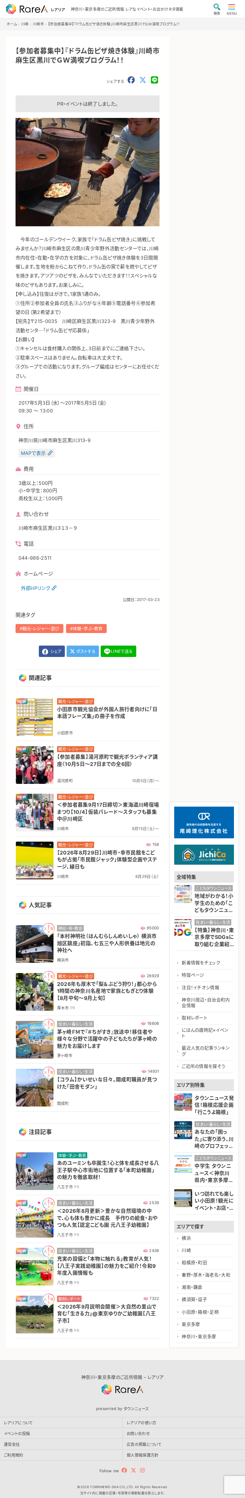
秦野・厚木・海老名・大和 (206, 1275)
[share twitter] (142, 80)
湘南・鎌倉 (192, 1287)
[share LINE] (154, 80)
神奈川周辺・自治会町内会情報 (206, 1002)
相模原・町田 (194, 1262)
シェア (55, 651)
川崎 (186, 1250)
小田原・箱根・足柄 (200, 1312)
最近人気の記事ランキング (206, 1051)
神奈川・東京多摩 (199, 1336)
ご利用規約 (13, 1455)
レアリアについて (18, 1422)
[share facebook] (131, 80)
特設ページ (193, 975)
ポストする (85, 651)
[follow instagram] (142, 1470)
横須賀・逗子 (194, 1299)
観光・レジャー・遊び (40, 628)
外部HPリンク (35, 588)
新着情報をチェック (201, 963)
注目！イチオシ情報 (200, 987)
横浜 (186, 1238)
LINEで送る (122, 651)
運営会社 (12, 1444)
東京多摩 (191, 1324)
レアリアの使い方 (142, 1422)
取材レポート (194, 1018)
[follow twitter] (133, 1470)
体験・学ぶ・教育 (88, 628)
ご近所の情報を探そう (203, 1066)
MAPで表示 (33, 453)
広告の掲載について (144, 1444)
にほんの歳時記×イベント (205, 1033)
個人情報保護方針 (143, 1455)
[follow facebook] (124, 1470)
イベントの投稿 (17, 1433)
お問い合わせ (138, 1433)
